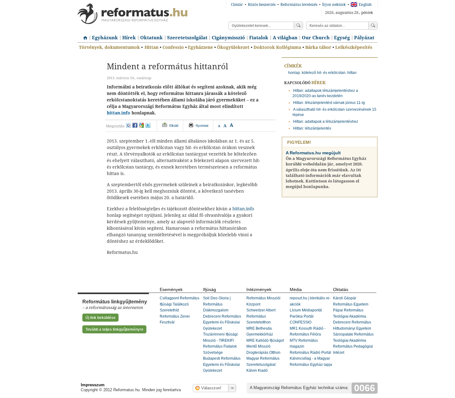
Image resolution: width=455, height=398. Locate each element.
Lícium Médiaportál (306, 310)
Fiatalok (258, 38)
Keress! (373, 26)
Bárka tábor (318, 47)
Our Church (316, 38)
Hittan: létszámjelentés (312, 128)
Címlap (83, 35)
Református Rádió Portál (310, 352)
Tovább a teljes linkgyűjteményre (114, 329)
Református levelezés (298, 4)
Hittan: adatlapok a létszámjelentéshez (325, 121)
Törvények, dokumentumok (109, 47)
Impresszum (93, 385)
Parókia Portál (302, 316)
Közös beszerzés (261, 4)
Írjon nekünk (334, 4)
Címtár (237, 4)
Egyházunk (105, 38)
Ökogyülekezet (233, 47)
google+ (141, 125)
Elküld (173, 125)
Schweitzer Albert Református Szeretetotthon (260, 316)
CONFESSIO (300, 322)
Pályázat (364, 38)
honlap (294, 73)
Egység (342, 38)
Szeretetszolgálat (187, 38)
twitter (147, 125)
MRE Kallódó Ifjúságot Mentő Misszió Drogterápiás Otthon (265, 346)
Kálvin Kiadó (257, 370)
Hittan (151, 47)
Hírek (129, 38)
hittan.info (118, 112)
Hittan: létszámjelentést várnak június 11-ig (329, 103)
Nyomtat (202, 125)
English (365, 4)
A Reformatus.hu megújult (313, 152)
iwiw (128, 125)
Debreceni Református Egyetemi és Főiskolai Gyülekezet (222, 322)
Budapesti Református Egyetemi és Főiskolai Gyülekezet (221, 364)
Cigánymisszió (228, 38)
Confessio (173, 47)
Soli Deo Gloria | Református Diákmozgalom (217, 304)
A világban (285, 38)
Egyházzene (200, 47)
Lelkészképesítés (353, 47)
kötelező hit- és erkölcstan (323, 73)
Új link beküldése (100, 317)
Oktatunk (151, 38)
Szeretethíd (169, 310)
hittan (352, 73)
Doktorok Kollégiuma (277, 47)
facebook (134, 125)
